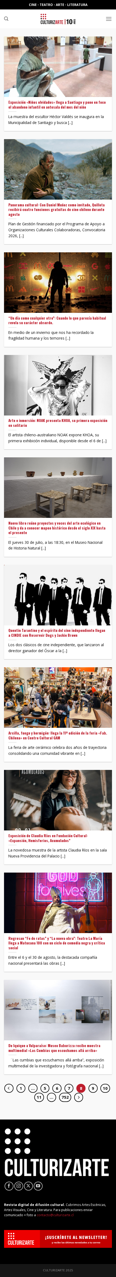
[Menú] (108, 18)
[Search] (6, 19)
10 (105, 1088)
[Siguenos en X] (28, 1186)
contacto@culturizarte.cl (55, 1215)
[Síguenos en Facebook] (9, 1186)
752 (65, 1097)
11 (39, 1097)
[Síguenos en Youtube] (38, 1186)
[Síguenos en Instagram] (18, 1186)
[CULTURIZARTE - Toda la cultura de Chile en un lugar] (58, 18)
